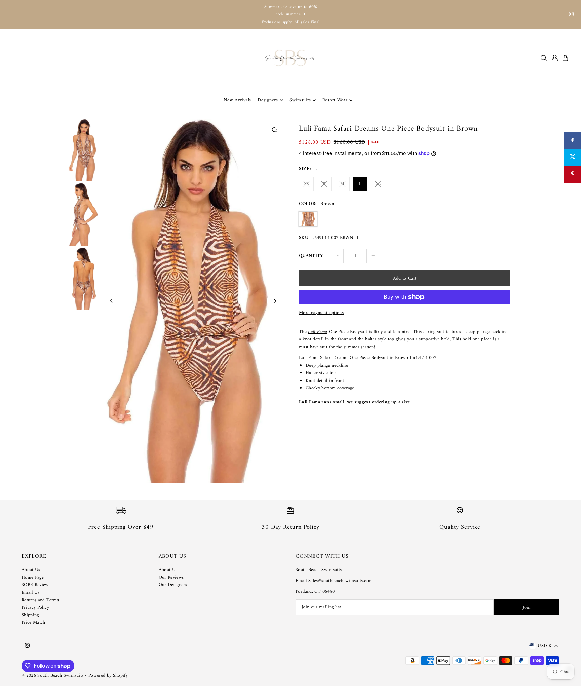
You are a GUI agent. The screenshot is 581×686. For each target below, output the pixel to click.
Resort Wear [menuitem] (335, 100)
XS (306, 184)
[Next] (274, 301)
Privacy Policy (35, 607)
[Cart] (565, 58)
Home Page (33, 577)
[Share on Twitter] (572, 157)
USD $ (544, 646)
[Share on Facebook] (572, 140)
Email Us (31, 592)
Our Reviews (171, 577)
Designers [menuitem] (268, 100)
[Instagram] (571, 15)
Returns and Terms (40, 600)
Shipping (30, 615)
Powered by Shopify (108, 675)
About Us (31, 570)
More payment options (321, 313)
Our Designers (173, 585)
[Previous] (111, 301)
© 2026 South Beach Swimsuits (53, 675)
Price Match (33, 622)
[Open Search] (544, 58)
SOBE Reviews (36, 585)
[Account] (555, 58)
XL (378, 184)
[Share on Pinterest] (572, 174)
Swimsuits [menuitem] (300, 100)
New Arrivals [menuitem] (237, 100)
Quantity (311, 256)
